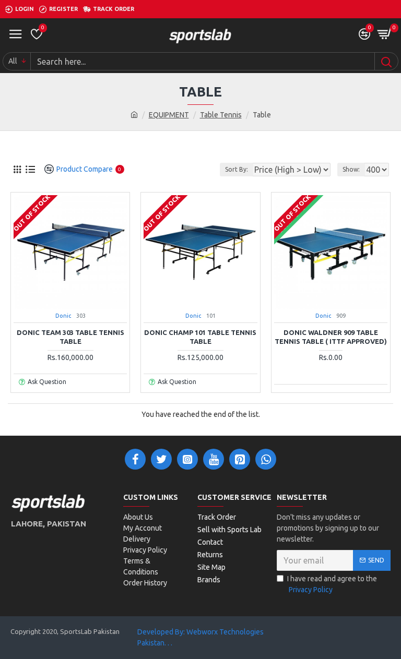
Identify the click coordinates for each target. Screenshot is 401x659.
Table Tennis (221, 115)
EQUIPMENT (169, 115)
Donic (63, 316)
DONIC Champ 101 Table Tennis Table (200, 337)
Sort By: (236, 169)
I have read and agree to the (332, 584)
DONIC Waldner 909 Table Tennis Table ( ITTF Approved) (331, 337)
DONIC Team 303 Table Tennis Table (70, 337)
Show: (351, 169)
